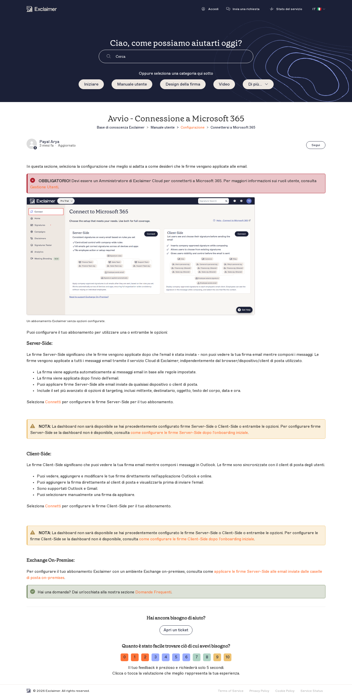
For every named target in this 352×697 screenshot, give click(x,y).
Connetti (53, 402)
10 (228, 657)
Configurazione (193, 127)
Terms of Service (231, 690)
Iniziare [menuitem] (91, 84)
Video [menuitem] (224, 84)
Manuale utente (132, 84)
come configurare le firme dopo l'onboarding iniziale (189, 433)
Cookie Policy (285, 690)
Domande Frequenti (153, 592)
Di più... (255, 84)
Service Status (311, 690)
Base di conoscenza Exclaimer (121, 127)
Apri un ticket (176, 630)
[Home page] (42, 9)
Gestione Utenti (44, 187)
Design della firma (182, 84)
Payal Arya (49, 142)
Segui (316, 145)
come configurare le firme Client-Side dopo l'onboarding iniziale (196, 539)
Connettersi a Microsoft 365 (233, 127)
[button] (210, 9)
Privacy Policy (259, 690)
